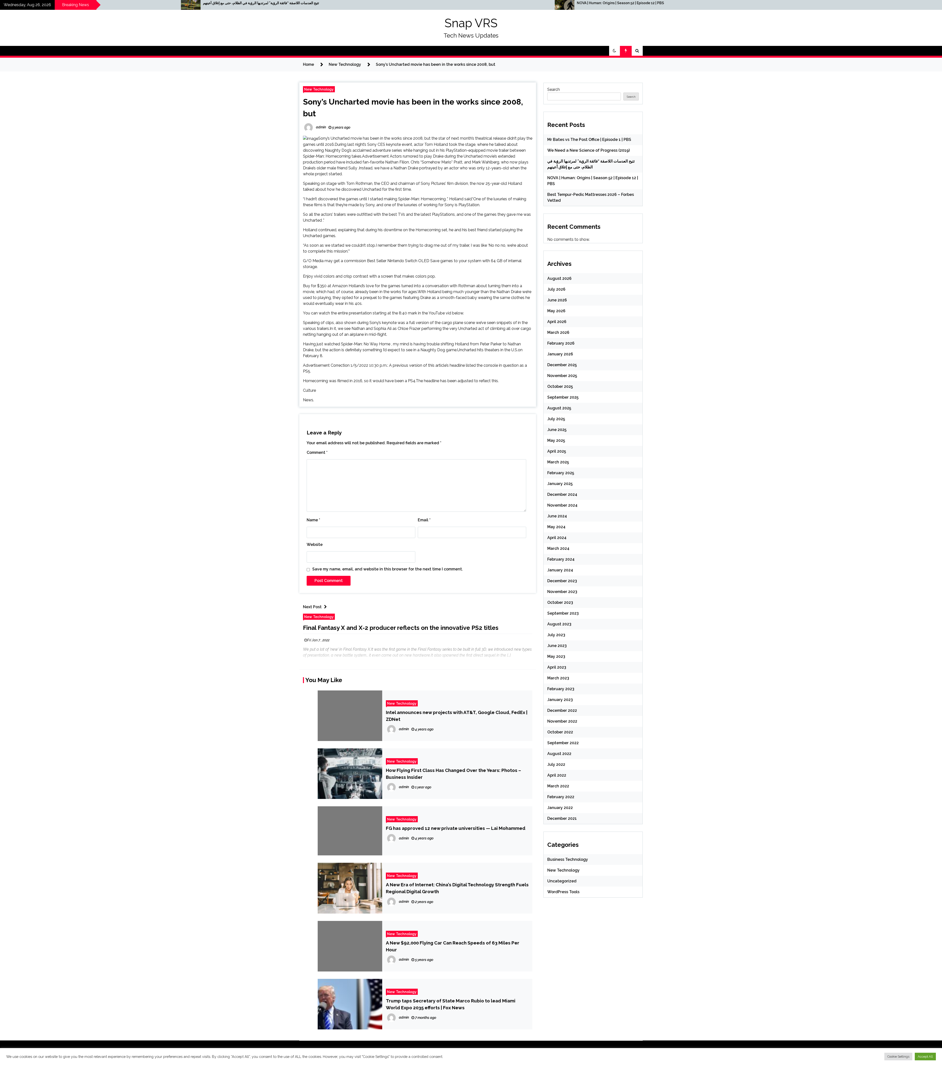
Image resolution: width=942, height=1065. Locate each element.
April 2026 (556, 321)
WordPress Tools (563, 892)
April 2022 (556, 775)
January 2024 (560, 570)
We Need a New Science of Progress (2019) (588, 150)
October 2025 (560, 386)
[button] (614, 51)
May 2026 (556, 311)
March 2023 (558, 678)
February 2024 (561, 559)
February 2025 (560, 473)
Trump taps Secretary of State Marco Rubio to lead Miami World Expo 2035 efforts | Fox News (450, 1004)
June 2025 (556, 429)
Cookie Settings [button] (898, 1056)
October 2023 (560, 602)
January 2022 (560, 807)
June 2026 (557, 300)
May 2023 (556, 656)
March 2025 (558, 462)
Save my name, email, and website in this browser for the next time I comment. (387, 569)
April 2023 (556, 667)
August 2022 (559, 753)
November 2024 (562, 505)
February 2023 (560, 689)
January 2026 (560, 354)
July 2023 (556, 635)
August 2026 (559, 278)
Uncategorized (561, 881)
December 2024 (562, 494)
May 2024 (556, 527)
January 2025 (560, 483)
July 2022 (556, 764)
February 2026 (561, 343)
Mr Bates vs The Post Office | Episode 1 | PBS (589, 139)
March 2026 (558, 332)
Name (313, 520)
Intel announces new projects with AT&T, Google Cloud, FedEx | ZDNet (456, 716)
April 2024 (556, 537)
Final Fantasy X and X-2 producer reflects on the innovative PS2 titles (400, 627)
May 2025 (556, 440)
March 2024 (558, 548)
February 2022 (560, 797)
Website (315, 544)
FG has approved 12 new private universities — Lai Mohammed (455, 828)
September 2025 (562, 397)
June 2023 (557, 645)
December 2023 (562, 581)
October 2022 (560, 732)
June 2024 (557, 516)
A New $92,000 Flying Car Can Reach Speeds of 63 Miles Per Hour (452, 946)
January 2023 (560, 699)
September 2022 (563, 743)
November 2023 (562, 591)
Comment (317, 452)
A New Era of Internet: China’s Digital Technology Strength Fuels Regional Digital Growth (457, 888)
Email (424, 520)
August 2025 (559, 408)
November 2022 (562, 721)
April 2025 (556, 451)
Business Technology (567, 859)
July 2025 (556, 419)
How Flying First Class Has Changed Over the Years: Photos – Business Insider (453, 774)
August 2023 (559, 624)
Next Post (312, 607)
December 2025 (562, 365)
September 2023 (563, 613)
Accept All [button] (925, 1056)
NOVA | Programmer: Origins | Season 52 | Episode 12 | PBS (321, 3)
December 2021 (562, 818)
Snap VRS (471, 23)
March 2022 (558, 786)
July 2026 (556, 289)
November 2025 (562, 375)
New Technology (319, 89)
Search (553, 89)
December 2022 (562, 710)
